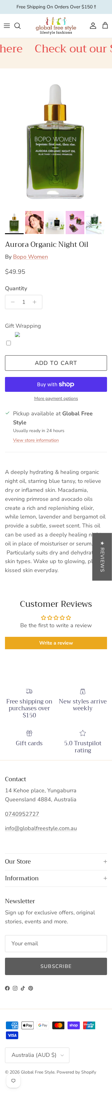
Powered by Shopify (76, 1072)
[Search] (20, 26)
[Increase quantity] (36, 302)
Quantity (16, 288)
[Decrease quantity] (11, 302)
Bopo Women (30, 256)
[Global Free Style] (56, 26)
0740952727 (22, 814)
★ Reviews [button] (102, 557)
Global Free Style (37, 1072)
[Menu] (7, 26)
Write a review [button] (56, 643)
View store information (36, 440)
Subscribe (56, 966)
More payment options (56, 398)
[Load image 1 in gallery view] (56, 138)
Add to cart (56, 363)
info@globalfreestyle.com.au (41, 828)
